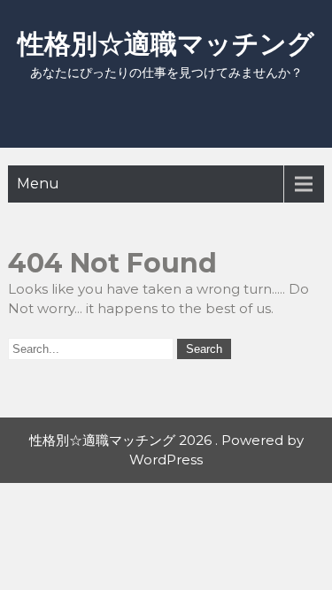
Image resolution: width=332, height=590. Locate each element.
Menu (38, 183)
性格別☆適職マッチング (166, 43)
